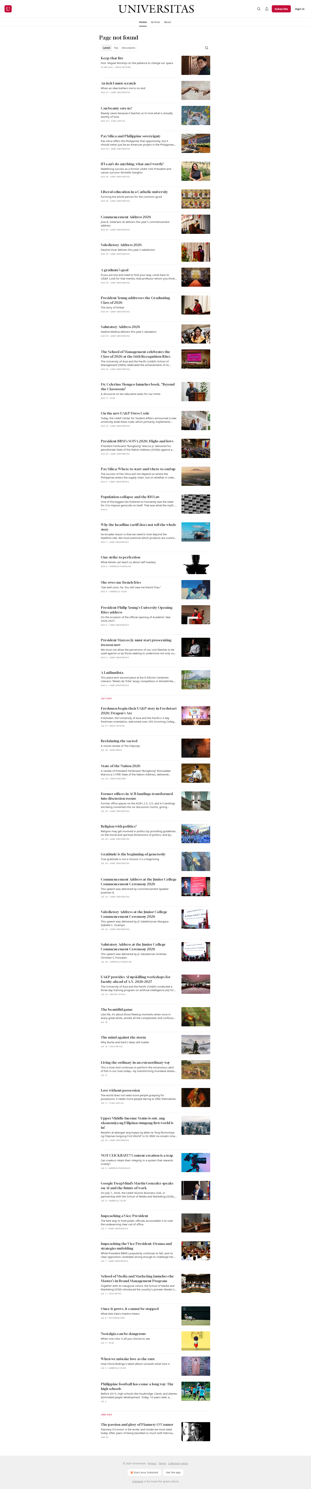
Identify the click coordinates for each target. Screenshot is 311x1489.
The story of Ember (112, 307)
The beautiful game (117, 1009)
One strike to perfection (120, 557)
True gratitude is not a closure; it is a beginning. (130, 859)
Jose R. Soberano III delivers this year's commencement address (135, 223)
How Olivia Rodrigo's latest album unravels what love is (135, 1364)
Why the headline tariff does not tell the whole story (138, 527)
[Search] (258, 8)
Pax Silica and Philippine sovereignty (131, 136)
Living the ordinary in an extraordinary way (135, 1062)
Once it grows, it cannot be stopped (130, 1309)
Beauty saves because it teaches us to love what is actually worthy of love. (137, 114)
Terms (162, 1463)
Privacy (152, 1463)
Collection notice (178, 1463)
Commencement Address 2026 (126, 217)
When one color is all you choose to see (125, 1338)
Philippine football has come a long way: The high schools (137, 1386)
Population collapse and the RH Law (130, 497)
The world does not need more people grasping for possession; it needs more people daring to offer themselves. (138, 1097)
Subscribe (281, 9)
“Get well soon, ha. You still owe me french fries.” (131, 587)
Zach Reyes (116, 1046)
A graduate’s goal (114, 270)
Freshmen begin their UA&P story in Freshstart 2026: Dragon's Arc (139, 710)
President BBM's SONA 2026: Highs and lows (137, 441)
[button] (143, 22)
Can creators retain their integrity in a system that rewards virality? (137, 1162)
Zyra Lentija (118, 121)
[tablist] (119, 47)
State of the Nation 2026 (120, 766)
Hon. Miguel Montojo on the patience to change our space (137, 63)
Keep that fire (112, 58)
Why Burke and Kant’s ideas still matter (125, 1042)
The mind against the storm (123, 1037)
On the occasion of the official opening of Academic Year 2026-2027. (136, 618)
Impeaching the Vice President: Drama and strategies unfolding (136, 1245)
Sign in (300, 9)
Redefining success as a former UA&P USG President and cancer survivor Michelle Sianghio (136, 170)
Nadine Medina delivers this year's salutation (128, 331)
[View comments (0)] (127, 72)
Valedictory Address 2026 (121, 245)
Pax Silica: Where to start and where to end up (138, 469)
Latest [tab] (106, 47)
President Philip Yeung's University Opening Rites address (136, 609)
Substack (137, 1481)
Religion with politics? (119, 826)
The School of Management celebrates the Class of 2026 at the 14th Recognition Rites (135, 354)
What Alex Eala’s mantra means (120, 1313)
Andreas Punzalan (120, 566)
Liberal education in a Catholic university (134, 192)
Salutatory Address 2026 (120, 327)
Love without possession (120, 1090)
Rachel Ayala (117, 994)
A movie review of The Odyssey (120, 746)
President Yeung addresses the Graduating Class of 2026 (135, 300)
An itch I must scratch (118, 83)
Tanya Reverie (123, 67)
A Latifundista (112, 672)
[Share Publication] (266, 8)
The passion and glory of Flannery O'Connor (137, 1424)
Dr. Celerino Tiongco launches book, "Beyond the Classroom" (138, 386)
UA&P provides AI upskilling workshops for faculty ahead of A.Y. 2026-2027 (135, 979)
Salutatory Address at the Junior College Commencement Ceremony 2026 (133, 946)
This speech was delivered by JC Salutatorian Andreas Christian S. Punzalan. (133, 955)
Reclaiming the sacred (119, 741)
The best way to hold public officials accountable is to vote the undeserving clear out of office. (137, 1222)
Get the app (173, 1472)
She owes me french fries (121, 582)
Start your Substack (146, 1472)
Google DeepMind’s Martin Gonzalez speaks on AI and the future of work (137, 1185)
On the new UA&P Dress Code (125, 413)
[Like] (103, 72)
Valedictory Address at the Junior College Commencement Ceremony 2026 (134, 914)
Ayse (112, 398)
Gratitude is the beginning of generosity (133, 854)
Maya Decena (117, 726)
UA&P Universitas (120, 92)
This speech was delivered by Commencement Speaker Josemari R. (135, 890)
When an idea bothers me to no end (123, 88)
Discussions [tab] (128, 47)
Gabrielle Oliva (118, 591)
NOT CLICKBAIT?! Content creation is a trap (137, 1155)
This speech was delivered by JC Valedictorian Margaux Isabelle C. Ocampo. (135, 923)
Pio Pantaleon (117, 1318)
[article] (155, 65)
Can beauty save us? (116, 108)
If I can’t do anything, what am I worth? (132, 164)
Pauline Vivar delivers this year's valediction (128, 249)
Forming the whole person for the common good (131, 196)
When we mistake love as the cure (128, 1359)
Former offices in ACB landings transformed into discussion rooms (137, 796)
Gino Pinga (116, 750)
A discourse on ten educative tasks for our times (130, 394)
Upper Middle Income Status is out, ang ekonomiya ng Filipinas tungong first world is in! (137, 1123)
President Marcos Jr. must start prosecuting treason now (136, 642)
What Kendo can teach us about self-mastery (128, 562)
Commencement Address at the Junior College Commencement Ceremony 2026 (139, 881)
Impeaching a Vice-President (124, 1216)
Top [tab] (116, 47)
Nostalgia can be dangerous (123, 1334)
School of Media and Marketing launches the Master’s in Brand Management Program (137, 1278)
